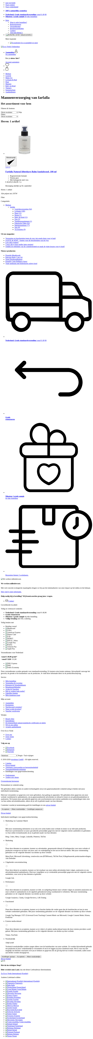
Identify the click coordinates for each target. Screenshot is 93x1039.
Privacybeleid (10, 765)
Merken (8, 205)
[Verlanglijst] (7, 66)
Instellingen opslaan (8, 957)
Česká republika (25, 1022)
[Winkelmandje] (48, 69)
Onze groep (9, 737)
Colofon (8, 763)
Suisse (14, 1014)
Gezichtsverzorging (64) (23, 209)
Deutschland (21, 987)
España (15, 991)
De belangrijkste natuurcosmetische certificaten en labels (25, 723)
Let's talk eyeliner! (12, 242)
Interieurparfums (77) (22, 225)
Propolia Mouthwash (12, 255)
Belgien (16, 1034)
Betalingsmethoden (17, 28)
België (14, 1030)
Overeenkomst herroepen (10, 781)
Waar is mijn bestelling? (18, 22)
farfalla (12, 207)
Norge (14, 1036)
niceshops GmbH (17, 759)
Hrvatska (17, 1001)
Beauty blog (9, 719)
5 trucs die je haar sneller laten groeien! (19, 244)
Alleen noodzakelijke (18, 809)
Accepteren (5, 809)
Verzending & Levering (13, 683)
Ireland (15, 1024)
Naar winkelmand (11, 7)
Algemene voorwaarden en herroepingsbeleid (21, 767)
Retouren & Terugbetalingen (15, 685)
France (15, 995)
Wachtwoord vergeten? (13, 707)
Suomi (14, 1008)
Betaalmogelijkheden (13, 687)
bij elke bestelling (21, 17)
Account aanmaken (12, 62)
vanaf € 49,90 (25, 14)
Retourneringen (15, 24)
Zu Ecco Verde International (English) (14, 973)
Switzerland (20, 1018)
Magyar (16, 1006)
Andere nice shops (12, 777)
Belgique (17, 1028)
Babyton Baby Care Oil (13, 257)
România (17, 997)
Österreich (18, 983)
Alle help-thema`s (16, 33)
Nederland (19, 1026)
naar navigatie (10, 3)
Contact (13, 31)
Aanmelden (9, 703)
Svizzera (17, 1016)
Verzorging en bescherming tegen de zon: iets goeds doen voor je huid (30, 238)
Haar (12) (18, 213)
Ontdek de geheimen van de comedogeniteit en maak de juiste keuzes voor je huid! (35, 246)
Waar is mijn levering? (13, 709)
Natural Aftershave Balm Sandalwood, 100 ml (30, 171)
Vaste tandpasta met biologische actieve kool (21, 263)
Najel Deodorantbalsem (13, 259)
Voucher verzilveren (12, 711)
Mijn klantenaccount (12, 695)
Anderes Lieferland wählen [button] (10, 977)
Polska (14, 1004)
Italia (13, 985)
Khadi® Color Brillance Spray (16, 261)
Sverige (16, 999)
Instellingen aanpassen (34, 809)
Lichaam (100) (20, 211)
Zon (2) (17, 219)
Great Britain (21, 989)
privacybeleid (51, 805)
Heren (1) (18, 215)
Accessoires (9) (20, 229)
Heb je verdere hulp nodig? (15, 691)
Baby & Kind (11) (21, 217)
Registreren (9, 705)
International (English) (32, 981)
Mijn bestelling (10, 681)
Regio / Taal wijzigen (25, 755)
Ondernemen (10, 775)
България (18, 1010)
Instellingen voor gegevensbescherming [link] (19, 771)
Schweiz (17, 1012)
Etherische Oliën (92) (22, 223)
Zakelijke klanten (11, 693)
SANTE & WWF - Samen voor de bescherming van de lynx (27, 240)
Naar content (10, 5)
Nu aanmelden (10, 54)
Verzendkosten (15, 26)
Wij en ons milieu (11, 725)
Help (7, 20)
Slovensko (19, 1020)
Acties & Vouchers (12, 689)
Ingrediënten (9, 721)
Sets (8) (17, 227)
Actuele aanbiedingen (13, 727)
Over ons (8, 735)
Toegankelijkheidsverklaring (15, 769)
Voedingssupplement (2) (23, 221)
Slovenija (17, 993)
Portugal (17, 1032)
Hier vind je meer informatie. (11, 592)
